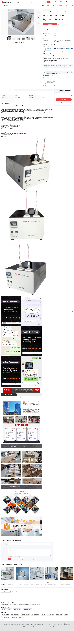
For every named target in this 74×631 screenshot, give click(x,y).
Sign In (44, 85)
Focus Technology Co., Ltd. (30, 626)
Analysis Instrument (14, 7)
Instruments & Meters (7, 7)
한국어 (46, 624)
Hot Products (10, 623)
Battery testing (57, 597)
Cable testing (57, 593)
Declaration (48, 626)
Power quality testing (4, 595)
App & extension (59, 5)
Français (23, 624)
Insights (64, 623)
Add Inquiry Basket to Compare (21, 42)
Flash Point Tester (51, 614)
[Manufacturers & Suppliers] (7, 2)
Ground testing (39, 597)
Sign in (72, 2)
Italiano (31, 624)
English (12, 624)
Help (53, 5)
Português (18, 624)
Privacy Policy (53, 626)
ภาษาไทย (54, 624)
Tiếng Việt (61, 624)
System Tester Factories (35, 614)
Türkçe (58, 624)
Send (9, 559)
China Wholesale (32, 623)
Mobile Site (60, 623)
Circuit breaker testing (22, 595)
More (2, 619)
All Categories (5, 5)
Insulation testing (40, 593)
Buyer (48, 5)
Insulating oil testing (22, 593)
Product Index (56, 623)
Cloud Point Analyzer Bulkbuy (16, 617)
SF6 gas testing (21, 597)
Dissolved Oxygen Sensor (27, 609)
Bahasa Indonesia (67, 624)
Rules (72, 5)
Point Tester (43, 614)
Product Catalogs (16, 591)
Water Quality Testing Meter (6, 609)
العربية (43, 624)
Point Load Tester (59, 614)
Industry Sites (44, 623)
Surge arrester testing (4, 597)
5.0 (59, 91)
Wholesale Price (38, 623)
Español (15, 624)
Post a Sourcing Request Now (31, 559)
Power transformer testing (5, 593)
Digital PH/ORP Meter (17, 609)
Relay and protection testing (59, 595)
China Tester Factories (25, 614)
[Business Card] (71, 95)
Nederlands (39, 624)
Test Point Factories (5, 614)
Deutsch (35, 624)
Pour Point (66, 614)
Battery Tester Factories (15, 614)
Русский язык (27, 624)
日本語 (49, 624)
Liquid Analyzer (20, 7)
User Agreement (43, 626)
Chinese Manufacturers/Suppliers (24, 623)
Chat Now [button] (66, 24)
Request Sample (64, 26)
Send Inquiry (50, 24)
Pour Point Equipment (5, 617)
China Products (16, 623)
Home (2, 7)
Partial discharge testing (41, 595)
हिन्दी (51, 624)
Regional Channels (50, 623)
